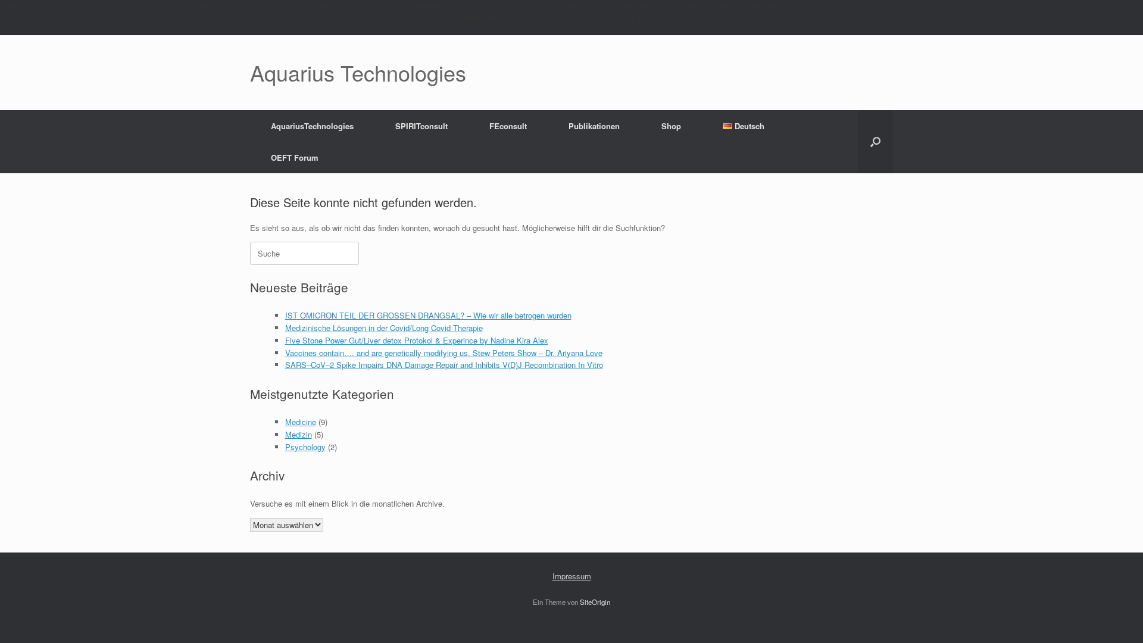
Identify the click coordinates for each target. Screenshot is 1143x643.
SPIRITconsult (421, 126)
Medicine (300, 421)
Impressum (571, 576)
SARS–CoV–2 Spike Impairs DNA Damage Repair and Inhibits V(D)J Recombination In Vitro (444, 364)
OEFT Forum (294, 157)
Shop (671, 126)
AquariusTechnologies (312, 126)
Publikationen (594, 126)
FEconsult (508, 126)
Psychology (305, 446)
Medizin (298, 434)
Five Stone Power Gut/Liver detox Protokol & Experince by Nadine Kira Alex (416, 340)
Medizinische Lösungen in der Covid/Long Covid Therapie (384, 327)
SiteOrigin (595, 602)
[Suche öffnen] (875, 141)
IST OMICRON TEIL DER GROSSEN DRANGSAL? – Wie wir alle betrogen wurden (428, 315)
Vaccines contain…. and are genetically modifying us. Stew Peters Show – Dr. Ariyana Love (443, 352)
